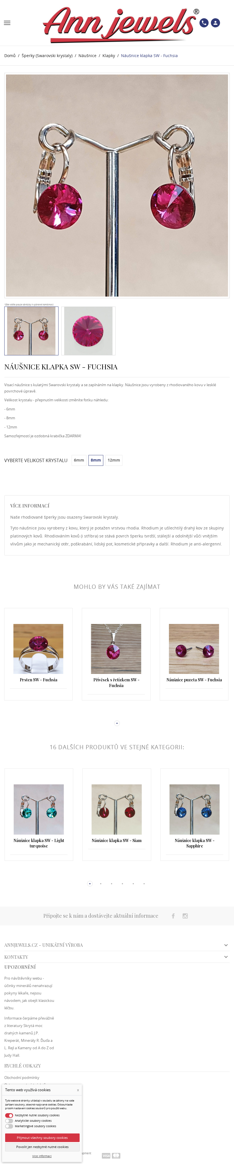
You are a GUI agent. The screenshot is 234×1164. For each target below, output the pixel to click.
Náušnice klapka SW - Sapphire (117, 843)
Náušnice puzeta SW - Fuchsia (116, 679)
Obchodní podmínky (21, 1077)
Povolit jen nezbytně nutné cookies (42, 1147)
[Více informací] (38, 713)
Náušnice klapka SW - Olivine (195, 840)
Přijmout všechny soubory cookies (42, 1137)
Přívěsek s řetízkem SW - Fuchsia (38, 682)
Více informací (42, 1156)
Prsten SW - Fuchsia (194, 679)
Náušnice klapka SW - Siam (39, 840)
